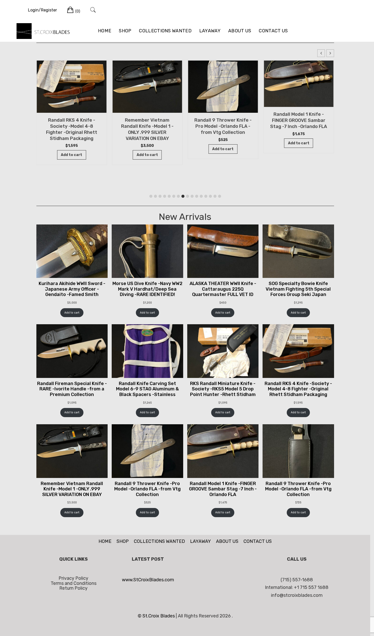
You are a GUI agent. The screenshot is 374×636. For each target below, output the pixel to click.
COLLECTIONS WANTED (165, 31)
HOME (104, 31)
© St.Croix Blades (157, 616)
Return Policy (73, 588)
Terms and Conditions (73, 583)
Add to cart (71, 312)
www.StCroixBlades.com (148, 580)
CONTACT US (273, 31)
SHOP (125, 31)
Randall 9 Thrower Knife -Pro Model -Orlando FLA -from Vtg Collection (223, 126)
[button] (330, 53)
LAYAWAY (210, 31)
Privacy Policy (73, 578)
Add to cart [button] (71, 155)
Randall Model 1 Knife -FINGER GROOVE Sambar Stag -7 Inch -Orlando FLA (298, 120)
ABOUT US (239, 31)
